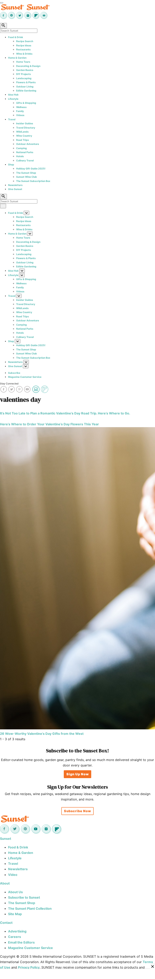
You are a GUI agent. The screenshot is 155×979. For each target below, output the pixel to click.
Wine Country (24, 135)
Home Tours (23, 61)
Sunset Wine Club (26, 176)
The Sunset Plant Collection (30, 908)
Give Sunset (15, 189)
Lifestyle (13, 98)
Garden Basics (24, 70)
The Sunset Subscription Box (33, 181)
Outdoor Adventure (27, 143)
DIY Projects (23, 74)
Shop (11, 164)
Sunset (5, 839)
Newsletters (15, 185)
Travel (11, 119)
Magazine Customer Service (24, 376)
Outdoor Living (25, 86)
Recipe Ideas (23, 45)
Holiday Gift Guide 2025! (30, 168)
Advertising (17, 931)
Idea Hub (13, 94)
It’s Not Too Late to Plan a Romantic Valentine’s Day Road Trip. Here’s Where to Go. (65, 413)
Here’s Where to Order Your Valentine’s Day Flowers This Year (49, 424)
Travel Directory (25, 127)
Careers (14, 937)
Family (20, 111)
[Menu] (1, 2)
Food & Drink (15, 37)
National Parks (24, 152)
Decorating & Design (28, 65)
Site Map (15, 914)
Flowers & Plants (26, 82)
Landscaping (23, 78)
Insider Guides (24, 123)
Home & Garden (17, 57)
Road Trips (22, 139)
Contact (6, 923)
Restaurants (23, 49)
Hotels (20, 156)
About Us (15, 892)
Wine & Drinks (24, 53)
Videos (20, 115)
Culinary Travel (25, 160)
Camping (21, 148)
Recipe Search (24, 41)
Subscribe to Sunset (24, 897)
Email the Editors (21, 942)
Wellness (21, 107)
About (5, 883)
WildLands (22, 131)
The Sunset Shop (26, 172)
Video (12, 875)
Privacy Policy (29, 967)
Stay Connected (9, 383)
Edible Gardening (26, 90)
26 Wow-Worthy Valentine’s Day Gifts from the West (42, 734)
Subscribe (14, 372)
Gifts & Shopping (26, 102)
